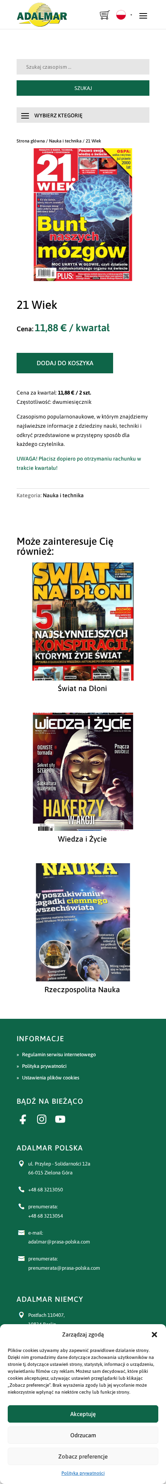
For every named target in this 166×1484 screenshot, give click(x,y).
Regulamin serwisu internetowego (59, 1054)
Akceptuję (83, 1414)
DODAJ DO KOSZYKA (65, 362)
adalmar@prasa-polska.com (59, 1242)
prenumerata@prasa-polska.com (64, 1268)
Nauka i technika (65, 140)
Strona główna (31, 140)
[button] (154, 1334)
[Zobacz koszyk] (105, 15)
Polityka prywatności (83, 1473)
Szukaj (83, 88)
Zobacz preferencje (83, 1456)
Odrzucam (83, 1435)
